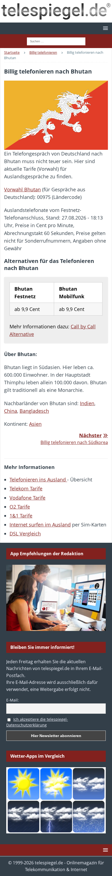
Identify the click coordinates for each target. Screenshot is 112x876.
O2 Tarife (20, 506)
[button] (104, 28)
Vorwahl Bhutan (22, 189)
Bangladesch (34, 411)
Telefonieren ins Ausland (38, 479)
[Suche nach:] (56, 40)
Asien (35, 424)
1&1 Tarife (21, 515)
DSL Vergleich (25, 533)
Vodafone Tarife (27, 497)
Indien (87, 403)
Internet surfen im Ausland (40, 524)
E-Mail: (12, 700)
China (10, 411)
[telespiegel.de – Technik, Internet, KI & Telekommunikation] (56, 11)
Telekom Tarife (26, 488)
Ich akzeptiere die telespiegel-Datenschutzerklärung (37, 722)
